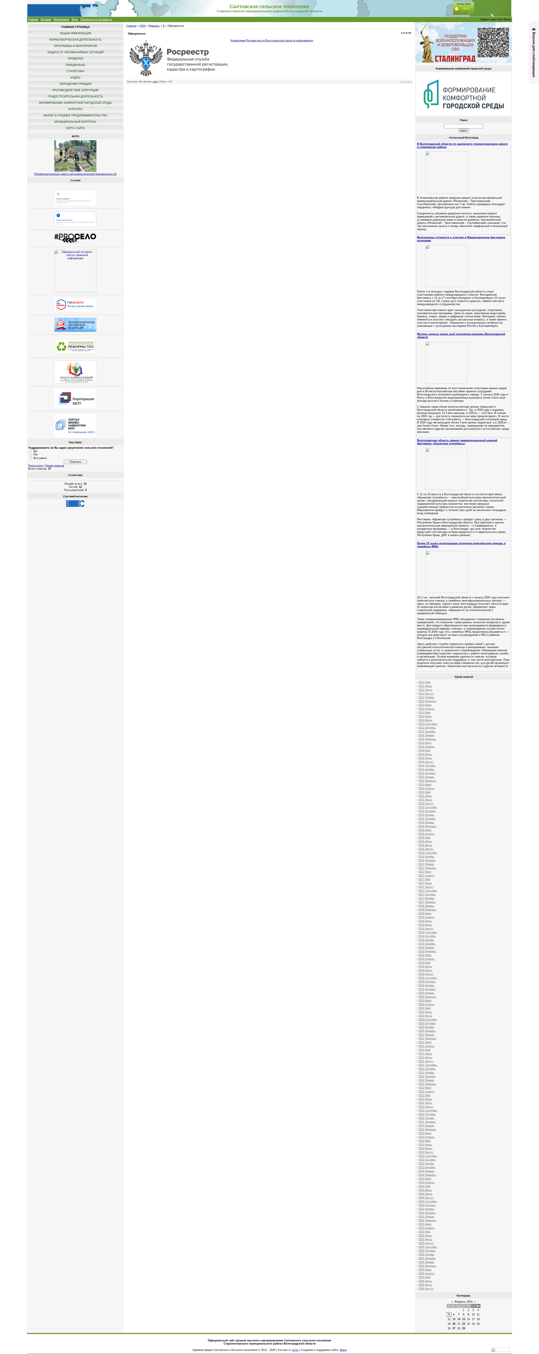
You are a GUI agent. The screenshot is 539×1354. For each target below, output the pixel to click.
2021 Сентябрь (427, 1065)
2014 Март (425, 742)
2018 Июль (425, 924)
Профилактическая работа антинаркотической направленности (75, 174)
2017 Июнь (425, 883)
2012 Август (426, 693)
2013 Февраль (427, 701)
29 (463, 1328)
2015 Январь (426, 777)
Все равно (40, 458)
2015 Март (425, 784)
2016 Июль (425, 845)
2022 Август (426, 1106)
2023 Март (425, 1133)
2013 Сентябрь (427, 724)
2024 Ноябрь (426, 1209)
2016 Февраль (427, 826)
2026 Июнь (425, 1281)
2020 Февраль (427, 996)
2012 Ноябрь (426, 697)
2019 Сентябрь (427, 977)
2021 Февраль (427, 1038)
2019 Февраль (427, 951)
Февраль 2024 (463, 1301)
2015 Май (424, 792)
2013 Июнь (425, 716)
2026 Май (424, 1277)
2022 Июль (425, 1103)
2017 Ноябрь (426, 898)
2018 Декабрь (427, 943)
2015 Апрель (426, 788)
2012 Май (424, 682)
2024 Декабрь (427, 1212)
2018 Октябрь (427, 936)
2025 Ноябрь (426, 1254)
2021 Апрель (426, 1046)
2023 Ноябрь (426, 1163)
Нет (35, 454)
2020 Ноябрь (426, 1027)
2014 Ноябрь (426, 769)
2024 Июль (425, 1193)
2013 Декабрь (427, 731)
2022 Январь (426, 1080)
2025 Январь (426, 1216)
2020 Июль (425, 1015)
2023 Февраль (427, 1129)
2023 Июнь (425, 1144)
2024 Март (425, 1178)
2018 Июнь (425, 921)
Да (35, 451)
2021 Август (426, 1061)
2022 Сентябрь (427, 1110)
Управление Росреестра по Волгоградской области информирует (272, 40)
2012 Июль (425, 689)
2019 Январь (426, 947)
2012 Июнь (425, 686)
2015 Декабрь (427, 818)
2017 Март (425, 871)
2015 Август (426, 803)
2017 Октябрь (427, 894)
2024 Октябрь (427, 1205)
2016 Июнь (425, 841)
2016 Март (425, 830)
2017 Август (426, 886)
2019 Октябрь (427, 981)
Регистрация (61, 19)
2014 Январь (426, 735)
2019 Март (425, 955)
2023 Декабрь (427, 1167)
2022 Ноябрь (426, 1118)
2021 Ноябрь (426, 1072)
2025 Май (424, 1231)
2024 (142, 25)
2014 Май (424, 750)
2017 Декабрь (427, 902)
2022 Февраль (427, 1084)
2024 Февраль (427, 1175)
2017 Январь (426, 864)
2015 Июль (425, 799)
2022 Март (425, 1087)
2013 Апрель (426, 708)
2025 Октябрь (427, 1250)
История (46, 19)
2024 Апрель (426, 1182)
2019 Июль (425, 970)
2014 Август (426, 761)
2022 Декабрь (427, 1121)
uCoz (295, 1349)
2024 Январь (426, 1171)
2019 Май (424, 962)
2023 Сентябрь (427, 1156)
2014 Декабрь (427, 773)
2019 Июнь (425, 966)
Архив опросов (54, 465)
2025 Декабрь (427, 1258)
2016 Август (426, 849)
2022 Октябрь (427, 1114)
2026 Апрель (426, 1273)
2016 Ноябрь (426, 856)
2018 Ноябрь (426, 940)
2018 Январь (426, 905)
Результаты (35, 465)
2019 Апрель (426, 958)
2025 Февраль (427, 1220)
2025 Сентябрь (427, 1247)
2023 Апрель (426, 1137)
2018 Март (425, 913)
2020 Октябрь (427, 1023)
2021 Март (425, 1042)
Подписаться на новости (96, 19)
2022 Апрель (426, 1091)
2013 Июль (425, 720)
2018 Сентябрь (427, 932)
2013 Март (425, 705)
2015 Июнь (425, 796)
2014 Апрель (426, 746)
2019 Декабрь (427, 989)
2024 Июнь (425, 1190)
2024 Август (426, 1197)
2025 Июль (425, 1239)
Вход (75, 19)
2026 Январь (426, 1262)
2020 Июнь (425, 1012)
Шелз (343, 1349)
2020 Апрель (426, 1004)
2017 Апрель (426, 875)
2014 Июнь (425, 754)
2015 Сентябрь (427, 807)
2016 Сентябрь (427, 852)
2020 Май (424, 1008)
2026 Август (426, 1288)
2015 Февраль (427, 780)
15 (463, 1319)
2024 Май (424, 1186)
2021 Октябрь (427, 1068)
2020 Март (425, 1000)
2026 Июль (425, 1284)
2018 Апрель (426, 917)
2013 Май (424, 712)
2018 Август (426, 928)
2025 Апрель (426, 1228)
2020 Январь (426, 993)
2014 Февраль (427, 739)
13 (453, 1319)
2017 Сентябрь (427, 890)
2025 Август (426, 1243)
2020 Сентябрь (427, 1019)
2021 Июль (425, 1057)
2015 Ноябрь (426, 814)
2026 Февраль (427, 1265)
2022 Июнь (425, 1099)
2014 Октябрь (427, 765)
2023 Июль (425, 1148)
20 (453, 1323)
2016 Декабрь (427, 860)
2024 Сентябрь (427, 1201)
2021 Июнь (425, 1053)
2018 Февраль (427, 909)
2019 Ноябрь (426, 985)
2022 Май (424, 1095)
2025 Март (425, 1224)
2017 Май (424, 879)
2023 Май (424, 1140)
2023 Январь (426, 1125)
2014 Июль (425, 758)
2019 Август (426, 974)
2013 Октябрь (427, 727)
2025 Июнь (425, 1235)
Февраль (154, 25)
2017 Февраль (427, 868)
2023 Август (426, 1152)
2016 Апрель (426, 833)
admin (155, 82)
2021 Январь (426, 1034)
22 (463, 1323)
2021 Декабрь (427, 1076)
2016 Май (424, 837)
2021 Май (424, 1049)
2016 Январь (426, 822)
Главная (33, 19)
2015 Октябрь (427, 811)
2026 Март (425, 1269)
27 (453, 1328)
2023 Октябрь (427, 1159)
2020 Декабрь (427, 1031)
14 (458, 1319)
